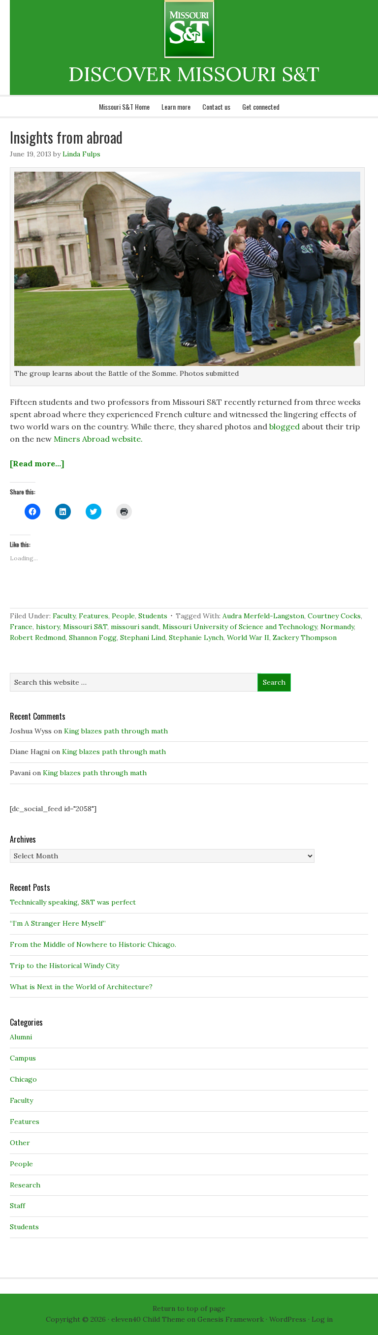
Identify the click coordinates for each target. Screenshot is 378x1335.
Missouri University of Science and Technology (239, 626)
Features (93, 615)
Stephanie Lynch (196, 637)
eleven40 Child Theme (148, 1319)
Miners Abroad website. (98, 439)
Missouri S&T (85, 626)
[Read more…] (37, 463)
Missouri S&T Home (124, 106)
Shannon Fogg (93, 637)
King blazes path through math (116, 731)
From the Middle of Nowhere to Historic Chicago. (93, 944)
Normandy (337, 626)
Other (20, 1142)
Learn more (175, 106)
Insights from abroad (66, 137)
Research (25, 1185)
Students (152, 615)
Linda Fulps (81, 154)
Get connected (261, 106)
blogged (284, 426)
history (48, 626)
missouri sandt (135, 626)
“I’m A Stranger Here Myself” (58, 923)
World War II (248, 637)
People (123, 615)
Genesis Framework (230, 1319)
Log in (322, 1319)
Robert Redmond (37, 637)
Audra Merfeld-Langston (263, 615)
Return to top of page (189, 1308)
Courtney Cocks (334, 615)
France (21, 626)
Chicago (23, 1079)
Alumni (21, 1036)
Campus (23, 1058)
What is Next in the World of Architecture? (81, 986)
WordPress (287, 1319)
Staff (17, 1205)
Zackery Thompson (305, 637)
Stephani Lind (142, 637)
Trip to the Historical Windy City (64, 965)
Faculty (64, 615)
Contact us (216, 106)
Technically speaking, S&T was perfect (73, 902)
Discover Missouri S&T (229, 29)
